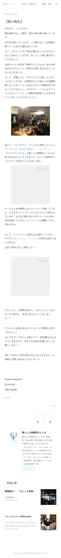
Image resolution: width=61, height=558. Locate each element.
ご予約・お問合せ (28, 4)
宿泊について (8, 4)
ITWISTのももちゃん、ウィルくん (21, 238)
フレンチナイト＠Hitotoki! (18, 516)
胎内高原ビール (34, 89)
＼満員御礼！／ (11, 497)
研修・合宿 (46, 4)
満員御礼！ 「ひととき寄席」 (20, 491)
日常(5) (7, 397)
